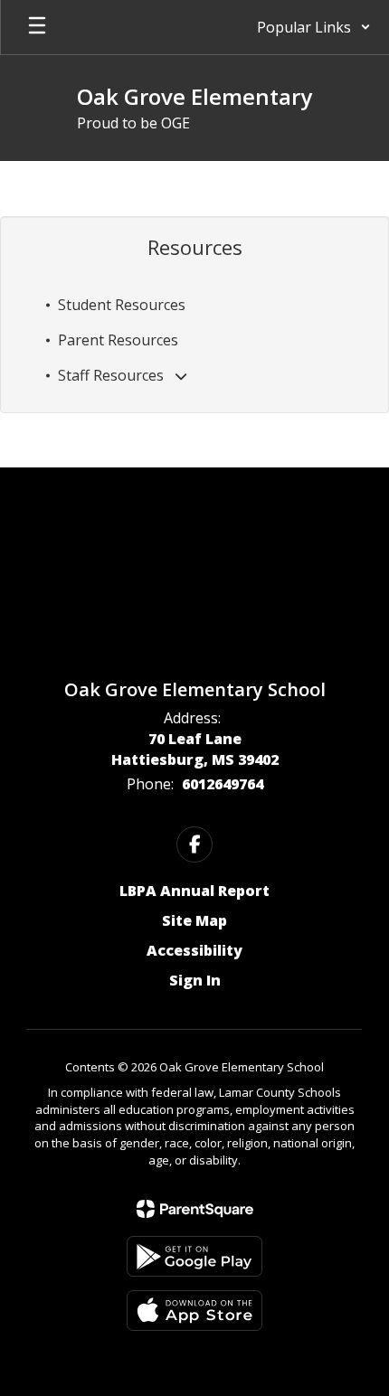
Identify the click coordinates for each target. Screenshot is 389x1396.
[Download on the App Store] (194, 1310)
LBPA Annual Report (194, 891)
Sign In (195, 980)
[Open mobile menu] (37, 27)
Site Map (194, 920)
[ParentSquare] (195, 1208)
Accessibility (194, 950)
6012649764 (222, 784)
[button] (314, 27)
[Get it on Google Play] (194, 1256)
